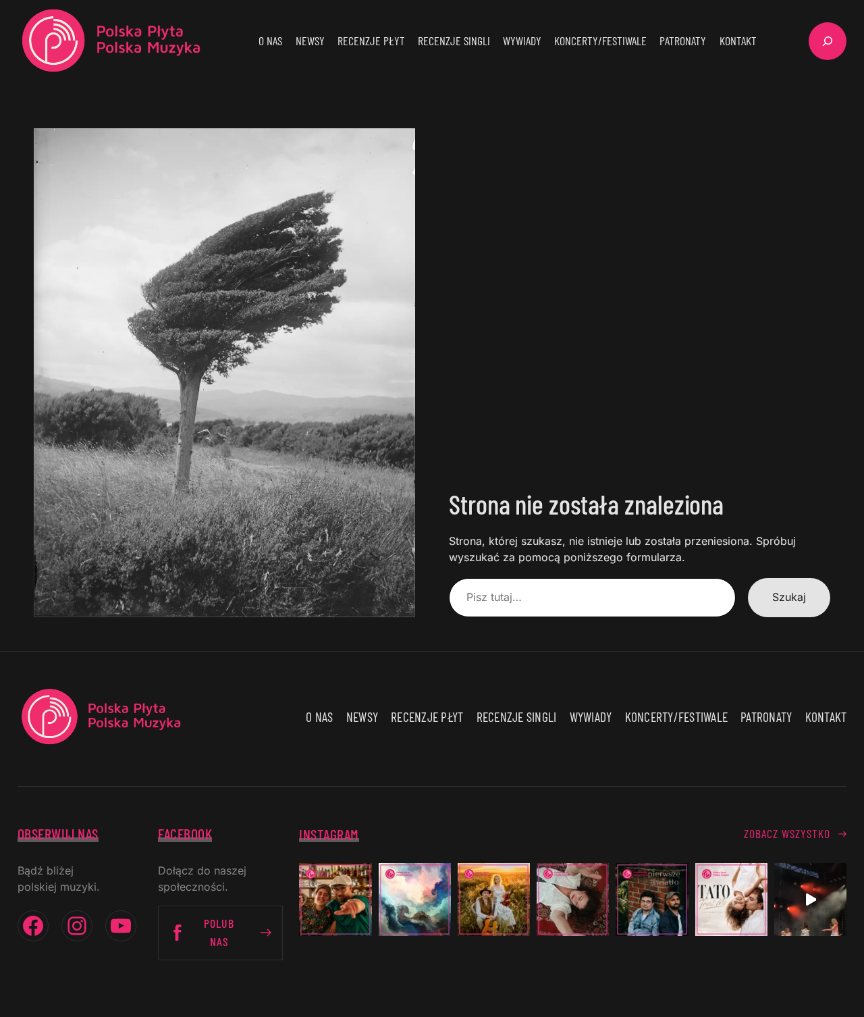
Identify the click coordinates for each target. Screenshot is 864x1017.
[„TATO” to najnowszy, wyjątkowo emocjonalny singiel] (731, 899)
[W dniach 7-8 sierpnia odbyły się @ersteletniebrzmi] (810, 899)
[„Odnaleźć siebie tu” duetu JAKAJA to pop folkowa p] (494, 899)
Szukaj (789, 597)
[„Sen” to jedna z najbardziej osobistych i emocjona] (415, 899)
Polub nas (219, 932)
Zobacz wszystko (787, 833)
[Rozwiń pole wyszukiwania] (827, 41)
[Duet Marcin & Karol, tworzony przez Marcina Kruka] (652, 899)
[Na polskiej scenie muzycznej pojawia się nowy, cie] (573, 899)
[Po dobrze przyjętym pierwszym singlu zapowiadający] (335, 899)
